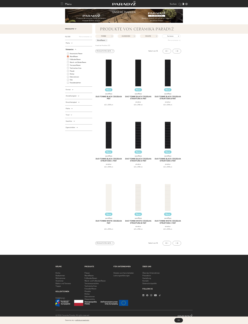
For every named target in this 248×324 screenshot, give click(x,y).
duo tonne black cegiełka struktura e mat (168, 160)
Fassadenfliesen (90, 289)
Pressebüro (146, 276)
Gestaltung (146, 278)
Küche (58, 273)
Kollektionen (60, 298)
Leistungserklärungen (121, 276)
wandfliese (108, 94)
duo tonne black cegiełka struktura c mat (109, 160)
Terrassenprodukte (91, 284)
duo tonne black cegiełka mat (109, 98)
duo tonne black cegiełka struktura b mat (168, 98)
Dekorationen (89, 297)
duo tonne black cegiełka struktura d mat (138, 160)
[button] (167, 51)
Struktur (138, 102)
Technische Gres (90, 286)
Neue (108, 90)
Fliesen (87, 273)
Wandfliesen (89, 276)
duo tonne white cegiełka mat (109, 222)
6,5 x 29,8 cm (108, 105)
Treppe (58, 286)
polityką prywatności (82, 320)
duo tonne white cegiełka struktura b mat (138, 222)
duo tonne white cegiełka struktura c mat (168, 222)
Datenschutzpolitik (149, 284)
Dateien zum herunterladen (123, 273)
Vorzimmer (59, 281)
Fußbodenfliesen (90, 278)
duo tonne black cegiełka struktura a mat (138, 98)
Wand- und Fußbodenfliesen (95, 281)
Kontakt (145, 281)
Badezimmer (60, 276)
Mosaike (87, 291)
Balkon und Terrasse (63, 284)
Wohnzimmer (60, 278)
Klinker (87, 294)
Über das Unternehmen (151, 273)
